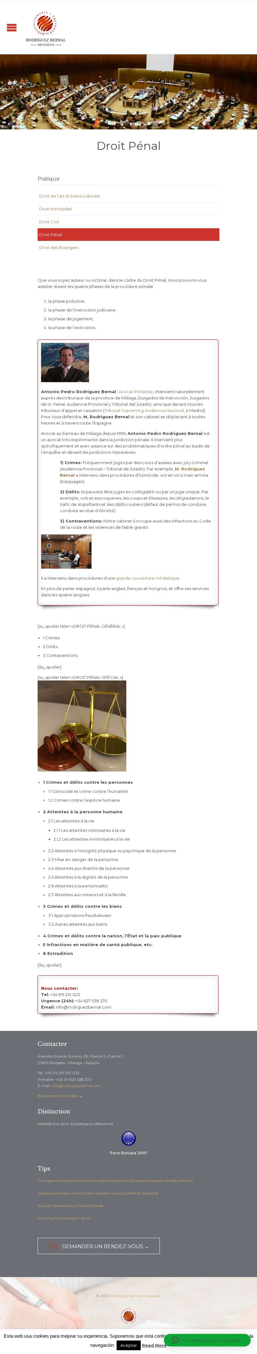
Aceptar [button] (128, 1345)
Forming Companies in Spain (64, 1218)
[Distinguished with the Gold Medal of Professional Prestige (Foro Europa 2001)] (128, 1138)
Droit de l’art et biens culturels (69, 195)
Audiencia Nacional (164, 410)
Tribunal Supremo (122, 410)
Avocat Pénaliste (136, 391)
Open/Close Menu (12, 27)
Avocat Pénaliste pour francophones (70, 1205)
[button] (207, 1340)
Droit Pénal (50, 234)
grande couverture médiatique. (148, 578)
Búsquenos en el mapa (58, 1095)
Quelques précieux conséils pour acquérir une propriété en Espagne (98, 1193)
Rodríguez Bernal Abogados (135, 1295)
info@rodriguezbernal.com (76, 1085)
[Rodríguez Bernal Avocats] (46, 27)
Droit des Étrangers (58, 247)
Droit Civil (49, 221)
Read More (154, 1345)
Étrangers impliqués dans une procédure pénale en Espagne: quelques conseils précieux (115, 1180)
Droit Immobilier (55, 208)
